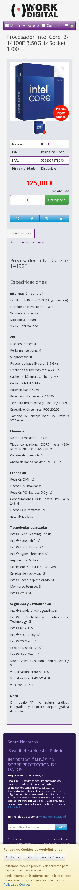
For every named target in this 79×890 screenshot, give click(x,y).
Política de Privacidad (18, 807)
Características (20, 233)
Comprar (56, 199)
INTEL (45, 144)
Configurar (12, 857)
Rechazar (30, 857)
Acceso (33, 25)
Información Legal (56, 839)
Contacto (54, 25)
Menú (14, 25)
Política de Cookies (17, 884)
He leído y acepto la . (39, 817)
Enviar (61, 827)
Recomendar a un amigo (27, 242)
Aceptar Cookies (52, 857)
